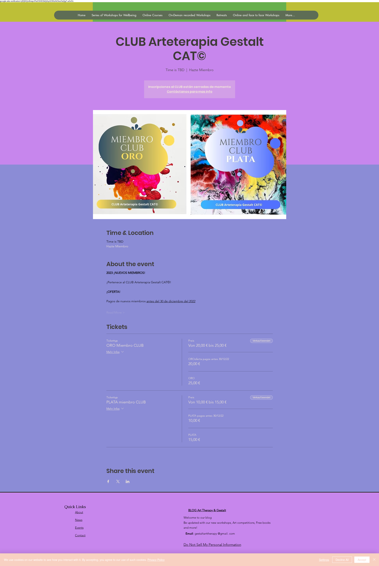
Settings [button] (324, 560)
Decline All (342, 560)
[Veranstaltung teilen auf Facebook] (108, 481)
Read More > (115, 312)
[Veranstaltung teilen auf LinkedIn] (127, 481)
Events (79, 527)
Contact (80, 535)
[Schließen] (374, 560)
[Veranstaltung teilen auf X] (118, 481)
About (79, 512)
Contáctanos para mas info (189, 91)
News (78, 520)
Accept (362, 560)
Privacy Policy (156, 560)
